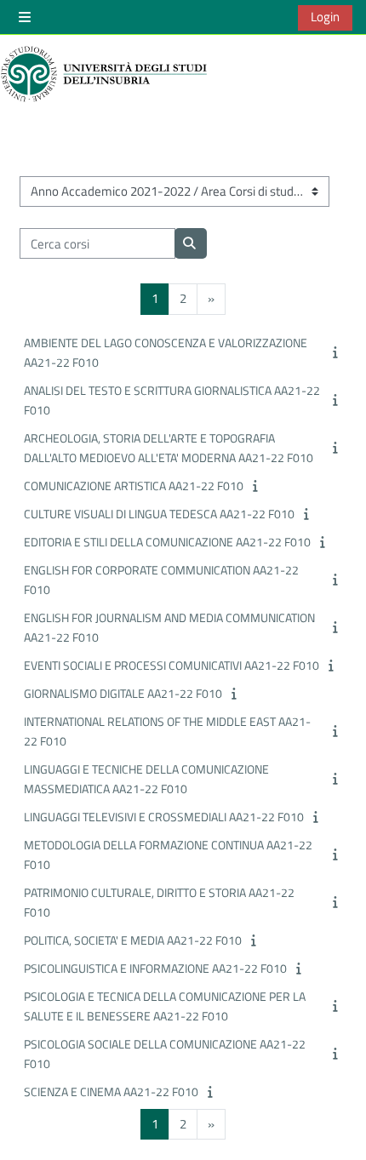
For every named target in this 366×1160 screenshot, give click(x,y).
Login (325, 16)
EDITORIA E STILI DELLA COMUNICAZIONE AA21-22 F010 (167, 542)
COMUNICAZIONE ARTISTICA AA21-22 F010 (133, 485)
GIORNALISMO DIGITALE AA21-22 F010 (123, 693)
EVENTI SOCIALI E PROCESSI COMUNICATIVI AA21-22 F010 (171, 665)
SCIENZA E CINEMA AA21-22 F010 (111, 1091)
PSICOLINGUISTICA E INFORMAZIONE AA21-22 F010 (155, 968)
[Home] (106, 74)
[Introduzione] (337, 352)
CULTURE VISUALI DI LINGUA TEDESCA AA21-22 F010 (159, 514)
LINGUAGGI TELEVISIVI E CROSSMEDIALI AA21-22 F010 (164, 817)
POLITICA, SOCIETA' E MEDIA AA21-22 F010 (133, 940)
